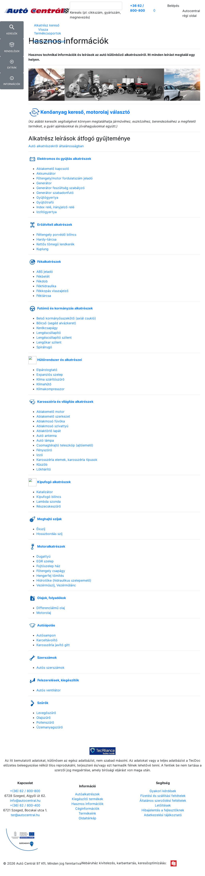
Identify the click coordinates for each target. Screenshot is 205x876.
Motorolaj (43, 613)
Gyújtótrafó (45, 202)
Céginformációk (87, 809)
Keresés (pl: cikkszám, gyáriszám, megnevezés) (95, 14)
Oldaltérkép (87, 818)
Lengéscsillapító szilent (54, 337)
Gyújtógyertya (47, 197)
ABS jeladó (44, 272)
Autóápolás (46, 625)
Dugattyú (43, 556)
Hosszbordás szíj (49, 534)
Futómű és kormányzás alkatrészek (65, 308)
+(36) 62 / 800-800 (25, 791)
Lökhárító (43, 469)
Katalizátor (44, 492)
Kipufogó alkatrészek (54, 482)
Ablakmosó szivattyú (52, 426)
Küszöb (41, 464)
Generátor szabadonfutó (55, 193)
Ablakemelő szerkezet (53, 416)
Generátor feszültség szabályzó (60, 188)
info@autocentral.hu (25, 800)
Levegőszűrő (46, 713)
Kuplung (42, 249)
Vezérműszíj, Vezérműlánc (56, 585)
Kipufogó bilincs (48, 497)
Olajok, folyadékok (51, 598)
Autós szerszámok (50, 668)
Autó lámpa (45, 440)
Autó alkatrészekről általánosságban (56, 146)
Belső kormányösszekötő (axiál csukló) (66, 318)
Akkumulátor (46, 173)
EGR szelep (45, 561)
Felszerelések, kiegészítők (58, 680)
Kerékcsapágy (47, 328)
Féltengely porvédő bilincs (56, 235)
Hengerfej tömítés (50, 576)
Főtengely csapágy (50, 571)
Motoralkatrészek (51, 546)
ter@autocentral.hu (25, 815)
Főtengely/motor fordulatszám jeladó (64, 178)
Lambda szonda (48, 501)
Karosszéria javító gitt (53, 645)
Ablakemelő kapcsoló (52, 169)
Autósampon (46, 635)
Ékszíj (40, 529)
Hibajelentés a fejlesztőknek (163, 810)
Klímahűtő (43, 384)
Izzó (39, 455)
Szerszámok (47, 657)
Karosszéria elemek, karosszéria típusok (66, 460)
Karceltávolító (46, 640)
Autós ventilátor (48, 690)
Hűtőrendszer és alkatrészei (59, 360)
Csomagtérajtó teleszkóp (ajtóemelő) (64, 445)
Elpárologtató (46, 370)
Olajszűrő (43, 718)
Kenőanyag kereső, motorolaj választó (85, 112)
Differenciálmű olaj (50, 608)
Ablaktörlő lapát (48, 431)
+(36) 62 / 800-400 (25, 805)
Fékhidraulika (46, 286)
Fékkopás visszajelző (52, 291)
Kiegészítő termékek (87, 799)
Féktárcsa (43, 296)
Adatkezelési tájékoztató (163, 815)
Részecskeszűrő (48, 506)
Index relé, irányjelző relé (55, 207)
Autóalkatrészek (87, 794)
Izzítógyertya (46, 212)
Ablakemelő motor (50, 412)
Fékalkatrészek (49, 262)
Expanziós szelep (49, 375)
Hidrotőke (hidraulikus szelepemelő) (63, 580)
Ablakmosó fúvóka (50, 421)
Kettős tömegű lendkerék (55, 244)
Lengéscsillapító (48, 333)
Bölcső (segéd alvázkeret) (56, 323)
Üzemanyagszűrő (49, 727)
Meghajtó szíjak (49, 519)
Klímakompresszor (50, 389)
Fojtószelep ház (48, 566)
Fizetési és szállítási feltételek (163, 796)
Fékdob (42, 281)
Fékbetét (43, 276)
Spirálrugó (44, 347)
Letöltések (163, 805)
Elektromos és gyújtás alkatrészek (64, 159)
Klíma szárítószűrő (50, 379)
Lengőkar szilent (48, 342)
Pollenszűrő (45, 722)
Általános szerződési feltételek (163, 800)
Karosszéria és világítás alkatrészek (65, 402)
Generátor (44, 183)
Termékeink (87, 813)
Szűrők (42, 703)
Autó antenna (46, 436)
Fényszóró (44, 450)
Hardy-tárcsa (46, 239)
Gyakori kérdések (163, 791)
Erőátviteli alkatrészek (54, 225)
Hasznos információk (87, 804)
